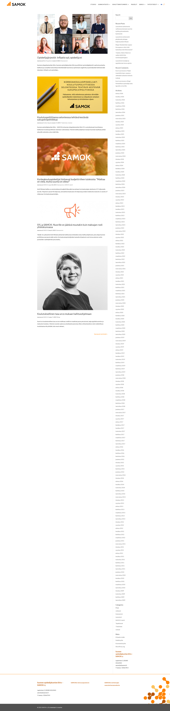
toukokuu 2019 (120, 359)
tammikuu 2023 (120, 225)
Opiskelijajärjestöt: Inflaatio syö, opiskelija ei (59, 57)
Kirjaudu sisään (120, 637)
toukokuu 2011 (120, 559)
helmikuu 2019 (120, 368)
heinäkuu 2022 (120, 243)
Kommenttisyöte (121, 643)
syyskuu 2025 (120, 125)
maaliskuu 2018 (120, 400)
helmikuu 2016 (120, 456)
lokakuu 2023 (120, 196)
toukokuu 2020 (120, 322)
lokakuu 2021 (120, 272)
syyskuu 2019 (120, 347)
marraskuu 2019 (120, 340)
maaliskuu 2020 (120, 328)
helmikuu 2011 (120, 566)
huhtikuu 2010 (120, 581)
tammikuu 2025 (120, 150)
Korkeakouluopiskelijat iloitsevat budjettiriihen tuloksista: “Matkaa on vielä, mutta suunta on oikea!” (71, 180)
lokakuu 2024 (120, 159)
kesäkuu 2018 (120, 390)
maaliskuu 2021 (120, 290)
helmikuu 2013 (120, 516)
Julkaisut (118, 611)
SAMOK (141, 4)
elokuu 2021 (119, 278)
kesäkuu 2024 (120, 172)
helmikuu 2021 (120, 293)
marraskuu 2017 (120, 412)
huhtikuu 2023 (120, 215)
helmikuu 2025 (120, 146)
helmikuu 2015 (120, 469)
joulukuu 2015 (120, 459)
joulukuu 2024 (120, 153)
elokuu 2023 (119, 203)
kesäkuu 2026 (120, 96)
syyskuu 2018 (120, 384)
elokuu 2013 (119, 506)
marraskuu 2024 (120, 156)
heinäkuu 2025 (120, 131)
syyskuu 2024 (120, 162)
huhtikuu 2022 (120, 253)
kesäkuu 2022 (120, 247)
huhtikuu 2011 (120, 562)
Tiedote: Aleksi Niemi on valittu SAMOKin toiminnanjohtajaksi (123, 55)
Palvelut (134, 4)
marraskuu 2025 (120, 118)
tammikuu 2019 (120, 372)
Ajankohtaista (103, 4)
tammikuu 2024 (120, 187)
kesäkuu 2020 (120, 318)
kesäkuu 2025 (120, 134)
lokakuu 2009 (120, 591)
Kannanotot (64, 61)
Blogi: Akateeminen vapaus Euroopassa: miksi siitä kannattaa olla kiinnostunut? (124, 47)
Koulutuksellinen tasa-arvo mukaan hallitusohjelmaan (64, 313)
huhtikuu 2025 (120, 140)
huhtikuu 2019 (120, 362)
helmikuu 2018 (120, 403)
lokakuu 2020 (120, 306)
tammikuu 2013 (120, 519)
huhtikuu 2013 (120, 509)
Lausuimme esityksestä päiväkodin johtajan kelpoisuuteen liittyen (123, 39)
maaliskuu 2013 (120, 512)
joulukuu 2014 (120, 472)
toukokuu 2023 (120, 212)
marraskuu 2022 (120, 231)
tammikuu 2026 (120, 112)
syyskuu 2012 (120, 525)
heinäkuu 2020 (120, 315)
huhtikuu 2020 (120, 325)
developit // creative (56, 707)
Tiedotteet (64, 123)
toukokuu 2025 (120, 137)
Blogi (58, 317)
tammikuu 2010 (120, 587)
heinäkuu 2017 (120, 425)
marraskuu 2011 (120, 544)
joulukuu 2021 (120, 265)
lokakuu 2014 (120, 478)
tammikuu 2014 (120, 494)
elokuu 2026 (119, 93)
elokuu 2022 (119, 240)
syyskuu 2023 (120, 200)
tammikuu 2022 (120, 262)
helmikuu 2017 (120, 440)
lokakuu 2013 (120, 500)
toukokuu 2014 (120, 487)
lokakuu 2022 (120, 234)
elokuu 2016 (119, 447)
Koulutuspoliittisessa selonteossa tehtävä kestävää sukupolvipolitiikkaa (62, 118)
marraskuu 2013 (120, 497)
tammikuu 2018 (120, 406)
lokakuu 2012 (120, 522)
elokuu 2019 (119, 350)
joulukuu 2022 (120, 228)
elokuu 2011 (119, 553)
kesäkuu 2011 (120, 556)
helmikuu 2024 (120, 184)
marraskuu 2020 (120, 303)
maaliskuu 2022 (120, 256)
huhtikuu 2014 (120, 490)
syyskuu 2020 (120, 309)
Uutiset (70, 123)
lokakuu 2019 (120, 344)
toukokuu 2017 (120, 431)
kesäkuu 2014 (120, 484)
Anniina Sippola (47, 123)
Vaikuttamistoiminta (119, 4)
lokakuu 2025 (120, 121)
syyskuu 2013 (120, 503)
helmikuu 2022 (120, 259)
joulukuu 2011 (120, 541)
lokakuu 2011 (120, 547)
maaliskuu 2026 (120, 106)
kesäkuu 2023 (120, 209)
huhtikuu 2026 (120, 103)
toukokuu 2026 (120, 100)
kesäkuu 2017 (120, 428)
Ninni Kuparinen (47, 61)
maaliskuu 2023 (120, 218)
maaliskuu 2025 (120, 143)
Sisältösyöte (119, 640)
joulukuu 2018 (120, 375)
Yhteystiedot (152, 4)
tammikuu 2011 (120, 569)
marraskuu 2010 (120, 575)
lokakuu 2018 (120, 381)
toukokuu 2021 (120, 284)
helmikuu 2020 (120, 331)
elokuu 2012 (119, 528)
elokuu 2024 (119, 165)
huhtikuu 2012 (120, 534)
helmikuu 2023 (120, 222)
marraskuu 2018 (120, 378)
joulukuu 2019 (120, 337)
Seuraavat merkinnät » (101, 334)
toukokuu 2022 (120, 250)
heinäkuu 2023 (120, 206)
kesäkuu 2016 (120, 450)
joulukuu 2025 (120, 115)
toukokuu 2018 (120, 394)
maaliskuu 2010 (120, 584)
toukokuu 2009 (120, 594)
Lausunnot (119, 617)
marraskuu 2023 (120, 193)
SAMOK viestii (68, 185)
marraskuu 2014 (120, 475)
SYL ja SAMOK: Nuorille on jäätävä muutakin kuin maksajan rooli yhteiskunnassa (69, 226)
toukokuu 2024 (120, 175)
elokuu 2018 (119, 387)
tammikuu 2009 (120, 600)
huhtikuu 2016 (120, 453)
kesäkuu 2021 (120, 281)
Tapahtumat (119, 623)
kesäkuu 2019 (120, 356)
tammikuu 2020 (120, 334)
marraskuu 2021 (120, 268)
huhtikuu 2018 (120, 397)
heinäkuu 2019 (120, 353)
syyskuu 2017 (120, 419)
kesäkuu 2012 (120, 531)
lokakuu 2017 (120, 415)
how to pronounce (121, 71)
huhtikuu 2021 (120, 287)
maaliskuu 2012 (120, 537)
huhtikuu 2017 (120, 434)
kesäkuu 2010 (120, 578)
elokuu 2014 (119, 481)
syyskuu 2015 (120, 466)
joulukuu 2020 (120, 300)
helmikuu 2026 (120, 109)
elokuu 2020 (119, 312)
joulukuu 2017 (120, 409)
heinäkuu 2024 (120, 168)
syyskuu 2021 (120, 275)
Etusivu (93, 4)
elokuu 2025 (119, 128)
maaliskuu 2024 (120, 181)
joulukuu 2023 (120, 190)
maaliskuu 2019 (120, 365)
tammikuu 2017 (120, 444)
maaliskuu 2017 (120, 437)
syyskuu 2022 (120, 237)
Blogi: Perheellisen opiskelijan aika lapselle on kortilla (124, 83)
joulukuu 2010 (120, 572)
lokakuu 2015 (120, 462)
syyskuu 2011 (120, 550)
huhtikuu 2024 (120, 178)
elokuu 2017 (119, 422)
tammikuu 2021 (120, 297)
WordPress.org (120, 646)
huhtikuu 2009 (120, 597)
